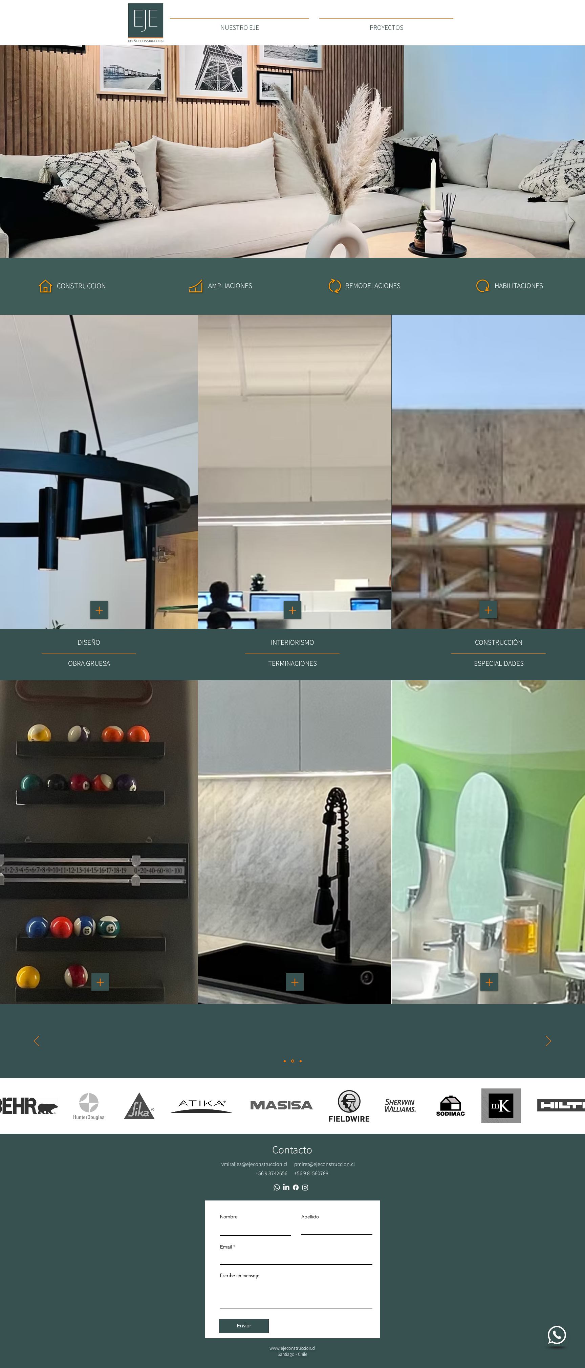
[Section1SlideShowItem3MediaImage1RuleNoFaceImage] (300, 1061)
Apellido (310, 1216)
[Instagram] (305, 1187)
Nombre (229, 1216)
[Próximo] (548, 1041)
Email (226, 1246)
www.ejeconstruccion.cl (292, 1348)
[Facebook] (296, 1187)
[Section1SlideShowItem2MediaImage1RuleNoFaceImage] (292, 1061)
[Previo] (36, 1041)
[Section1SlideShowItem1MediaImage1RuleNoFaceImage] (285, 1061)
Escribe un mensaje (239, 1275)
